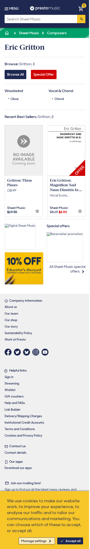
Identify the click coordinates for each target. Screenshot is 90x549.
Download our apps (18, 468)
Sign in (9, 377)
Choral (59, 99)
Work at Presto (15, 339)
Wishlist (10, 390)
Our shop (11, 320)
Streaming (12, 383)
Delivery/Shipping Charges (23, 416)
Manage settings (34, 541)
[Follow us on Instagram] (37, 352)
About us (11, 307)
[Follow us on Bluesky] (27, 352)
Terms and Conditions (20, 429)
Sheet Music (28, 33)
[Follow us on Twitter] (18, 352)
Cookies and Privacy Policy (23, 435)
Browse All (15, 74)
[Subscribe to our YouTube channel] (46, 352)
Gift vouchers (14, 396)
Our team (11, 314)
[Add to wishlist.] (37, 211)
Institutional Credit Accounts (24, 423)
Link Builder (13, 410)
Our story (11, 327)
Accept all (73, 541)
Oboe (15, 99)
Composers (56, 33)
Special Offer (43, 74)
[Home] (7, 33)
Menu (13, 8)
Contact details (15, 453)
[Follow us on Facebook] (9, 352)
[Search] (81, 19)
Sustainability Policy (18, 333)
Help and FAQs (15, 403)
